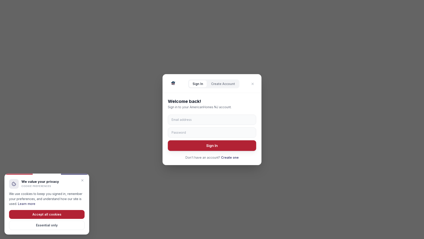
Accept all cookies (46, 214)
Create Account (223, 84)
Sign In (198, 84)
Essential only (47, 225)
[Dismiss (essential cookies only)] (82, 180)
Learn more (26, 204)
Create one (230, 157)
